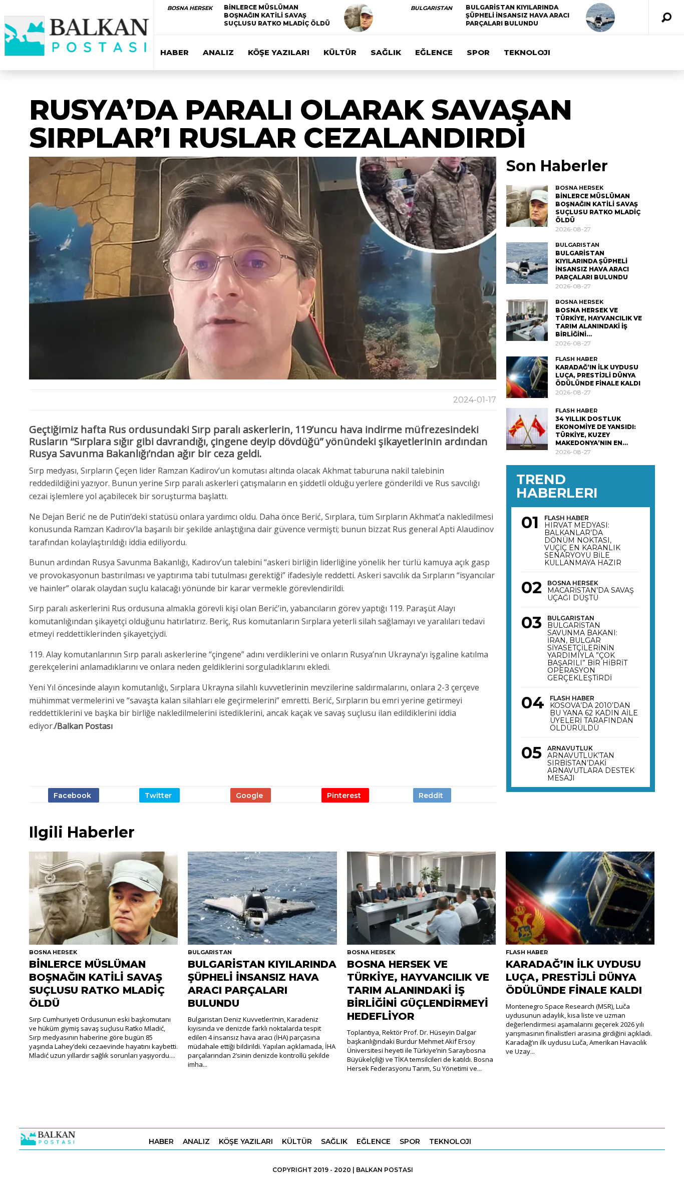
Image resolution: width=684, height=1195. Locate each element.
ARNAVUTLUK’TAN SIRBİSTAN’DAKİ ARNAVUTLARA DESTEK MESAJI (590, 767)
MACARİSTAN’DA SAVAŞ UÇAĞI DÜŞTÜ (590, 594)
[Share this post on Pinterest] (345, 795)
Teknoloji (527, 52)
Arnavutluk (570, 748)
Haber (174, 52)
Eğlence (434, 52)
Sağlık (386, 52)
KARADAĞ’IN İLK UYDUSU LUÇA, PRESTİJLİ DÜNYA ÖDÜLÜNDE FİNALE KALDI (597, 375)
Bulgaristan (431, 8)
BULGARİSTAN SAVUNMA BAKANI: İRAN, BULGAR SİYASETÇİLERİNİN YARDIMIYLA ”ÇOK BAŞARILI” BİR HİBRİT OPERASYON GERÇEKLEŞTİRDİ (587, 652)
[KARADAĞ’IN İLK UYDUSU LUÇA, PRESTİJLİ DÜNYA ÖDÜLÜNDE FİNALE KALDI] (527, 377)
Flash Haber (576, 358)
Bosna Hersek (189, 8)
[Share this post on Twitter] (159, 795)
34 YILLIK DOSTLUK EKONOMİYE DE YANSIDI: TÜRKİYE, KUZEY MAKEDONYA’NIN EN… (595, 431)
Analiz (218, 52)
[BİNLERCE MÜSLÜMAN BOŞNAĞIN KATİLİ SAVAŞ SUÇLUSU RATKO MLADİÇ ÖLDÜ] (358, 17)
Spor (478, 52)
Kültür (340, 52)
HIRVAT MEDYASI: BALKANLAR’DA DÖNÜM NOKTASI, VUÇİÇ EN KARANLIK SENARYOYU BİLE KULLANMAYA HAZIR (582, 544)
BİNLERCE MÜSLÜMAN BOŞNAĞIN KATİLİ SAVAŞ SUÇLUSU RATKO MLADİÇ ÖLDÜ (277, 15)
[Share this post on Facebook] (73, 795)
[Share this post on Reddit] (432, 795)
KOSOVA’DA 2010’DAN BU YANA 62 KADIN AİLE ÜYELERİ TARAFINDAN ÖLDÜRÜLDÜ (594, 717)
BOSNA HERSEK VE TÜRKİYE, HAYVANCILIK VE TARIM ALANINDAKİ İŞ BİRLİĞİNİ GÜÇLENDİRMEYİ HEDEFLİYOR (418, 990)
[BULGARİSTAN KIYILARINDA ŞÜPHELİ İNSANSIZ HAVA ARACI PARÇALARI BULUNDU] (600, 17)
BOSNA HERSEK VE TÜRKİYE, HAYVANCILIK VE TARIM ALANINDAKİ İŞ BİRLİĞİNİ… (598, 322)
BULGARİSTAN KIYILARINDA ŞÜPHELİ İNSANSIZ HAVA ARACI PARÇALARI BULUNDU (517, 15)
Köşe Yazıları (278, 52)
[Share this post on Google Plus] (250, 795)
